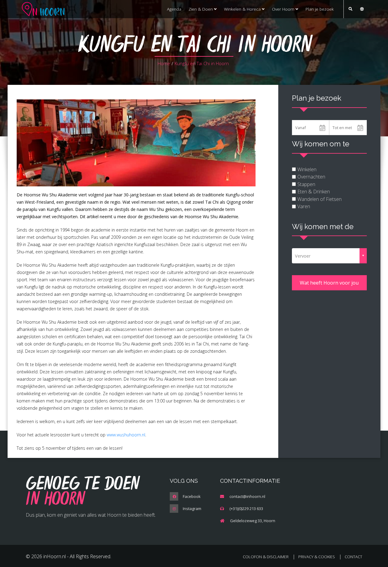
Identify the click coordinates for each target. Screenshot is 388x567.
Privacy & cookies (316, 556)
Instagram (192, 508)
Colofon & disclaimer (266, 556)
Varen (303, 206)
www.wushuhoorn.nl (126, 435)
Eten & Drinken (313, 191)
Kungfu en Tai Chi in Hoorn (202, 63)
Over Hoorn (284, 9)
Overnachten (311, 176)
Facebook (192, 496)
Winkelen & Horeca (243, 9)
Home (164, 63)
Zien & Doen (201, 9)
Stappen (306, 184)
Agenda (174, 9)
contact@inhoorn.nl (247, 496)
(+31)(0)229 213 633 (246, 508)
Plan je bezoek (320, 9)
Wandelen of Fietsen (319, 199)
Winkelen (306, 169)
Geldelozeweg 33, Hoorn (252, 520)
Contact (353, 556)
